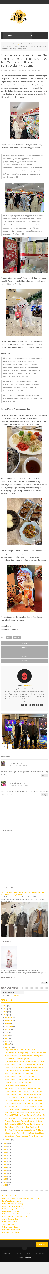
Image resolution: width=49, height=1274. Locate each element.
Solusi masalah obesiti (10, 1227)
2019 (5, 1152)
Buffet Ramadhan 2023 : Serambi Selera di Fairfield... (23, 1079)
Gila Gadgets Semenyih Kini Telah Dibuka (19, 1073)
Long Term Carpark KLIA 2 (11, 1201)
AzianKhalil (14, 763)
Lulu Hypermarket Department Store (14, 1216)
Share (25, 648)
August (8, 1029)
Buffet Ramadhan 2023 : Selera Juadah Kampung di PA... (25, 1056)
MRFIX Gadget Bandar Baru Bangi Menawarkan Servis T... (25, 1067)
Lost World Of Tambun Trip (11, 1196)
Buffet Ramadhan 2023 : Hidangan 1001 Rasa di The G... (24, 1064)
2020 (5, 1149)
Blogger (29, 1257)
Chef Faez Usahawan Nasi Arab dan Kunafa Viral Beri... (24, 1130)
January (8, 1140)
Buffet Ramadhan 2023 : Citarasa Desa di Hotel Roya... (24, 1103)
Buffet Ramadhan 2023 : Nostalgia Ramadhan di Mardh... (24, 1094)
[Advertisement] (24, 859)
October (8, 1023)
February (8, 1047)
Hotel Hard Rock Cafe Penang (12, 1204)
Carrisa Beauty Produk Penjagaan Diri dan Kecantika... (24, 1136)
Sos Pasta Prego (8, 1224)
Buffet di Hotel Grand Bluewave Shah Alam (17, 1214)
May (7, 1038)
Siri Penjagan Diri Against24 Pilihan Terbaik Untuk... (23, 1127)
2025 (5, 1009)
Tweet (26, 643)
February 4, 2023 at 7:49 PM (19, 766)
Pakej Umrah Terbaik (9, 1222)
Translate (17, 995)
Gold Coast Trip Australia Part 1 (13, 1206)
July (7, 1032)
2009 (5, 1182)
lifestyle (17, 44)
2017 (5, 1158)
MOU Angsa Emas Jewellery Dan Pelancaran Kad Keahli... (25, 1061)
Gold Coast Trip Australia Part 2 (13, 1209)
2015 (5, 1164)
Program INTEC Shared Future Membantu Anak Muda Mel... (25, 1115)
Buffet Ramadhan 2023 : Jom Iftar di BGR (19, 1076)
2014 (5, 1167)
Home (4, 44)
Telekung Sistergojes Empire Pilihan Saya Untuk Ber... (23, 1097)
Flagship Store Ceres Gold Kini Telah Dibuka (20, 1050)
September (9, 1026)
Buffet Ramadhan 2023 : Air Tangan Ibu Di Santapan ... (24, 1124)
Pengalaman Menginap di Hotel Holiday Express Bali (20, 1198)
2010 (5, 1179)
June (7, 1035)
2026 (5, 1006)
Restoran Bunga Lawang (10, 1232)
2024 (5, 1012)
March (7, 1044)
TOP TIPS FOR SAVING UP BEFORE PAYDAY (21, 1070)
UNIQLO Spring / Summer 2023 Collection (19, 1082)
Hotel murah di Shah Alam (11, 1211)
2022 (5, 1143)
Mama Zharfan (15, 783)
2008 (5, 1185)
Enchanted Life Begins (28, 1254)
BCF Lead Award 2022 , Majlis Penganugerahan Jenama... (25, 1118)
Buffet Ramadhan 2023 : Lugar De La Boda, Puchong (23, 1091)
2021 (5, 1146)
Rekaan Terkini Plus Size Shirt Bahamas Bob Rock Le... (24, 1088)
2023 (5, 1015)
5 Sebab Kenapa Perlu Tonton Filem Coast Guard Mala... (24, 1133)
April (7, 1041)
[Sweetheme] (22, 705)
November (9, 1020)
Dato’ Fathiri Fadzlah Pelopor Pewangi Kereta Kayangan (24, 1109)
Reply (44, 775)
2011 (5, 1176)
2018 (5, 1155)
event (10, 44)
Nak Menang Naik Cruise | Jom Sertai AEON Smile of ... (24, 1106)
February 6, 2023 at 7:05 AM (19, 785)
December (9, 1017)
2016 (5, 1161)
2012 (5, 1173)
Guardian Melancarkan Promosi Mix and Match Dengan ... (25, 1121)
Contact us (43, 1244)
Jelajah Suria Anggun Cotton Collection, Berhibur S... (23, 1112)
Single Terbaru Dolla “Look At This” (17, 1085)
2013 (5, 1170)
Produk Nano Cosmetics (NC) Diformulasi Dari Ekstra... (24, 1100)
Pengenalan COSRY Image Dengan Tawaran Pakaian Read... (26, 1053)
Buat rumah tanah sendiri (11, 1229)
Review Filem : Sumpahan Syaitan (17, 1059)
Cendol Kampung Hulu (10, 1219)
